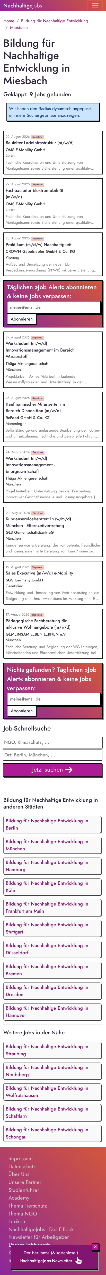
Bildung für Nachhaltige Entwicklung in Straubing (47, 1050)
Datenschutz (22, 1166)
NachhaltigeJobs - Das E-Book (41, 1229)
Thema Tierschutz (27, 1206)
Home (8, 21)
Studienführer (23, 1190)
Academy (18, 1198)
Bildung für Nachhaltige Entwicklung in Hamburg (47, 866)
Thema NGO (22, 1214)
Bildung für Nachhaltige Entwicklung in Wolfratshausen (47, 1092)
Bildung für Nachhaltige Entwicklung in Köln (47, 887)
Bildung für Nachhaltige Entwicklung (54, 21)
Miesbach (19, 27)
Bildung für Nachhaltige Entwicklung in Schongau (47, 1133)
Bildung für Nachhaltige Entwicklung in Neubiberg (47, 1071)
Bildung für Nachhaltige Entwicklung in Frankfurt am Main (47, 907)
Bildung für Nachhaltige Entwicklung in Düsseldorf (47, 949)
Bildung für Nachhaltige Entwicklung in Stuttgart (47, 928)
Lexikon (16, 1221)
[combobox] (52, 755)
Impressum (20, 1158)
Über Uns (18, 1174)
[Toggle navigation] (95, 5)
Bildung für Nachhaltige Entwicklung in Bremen (47, 970)
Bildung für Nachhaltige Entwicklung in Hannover (47, 1012)
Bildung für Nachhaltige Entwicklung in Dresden (47, 991)
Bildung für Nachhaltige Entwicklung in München (47, 845)
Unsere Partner (24, 1182)
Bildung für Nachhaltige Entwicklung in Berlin (47, 824)
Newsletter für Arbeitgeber (38, 1237)
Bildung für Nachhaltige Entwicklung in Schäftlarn (47, 1112)
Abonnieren (22, 319)
